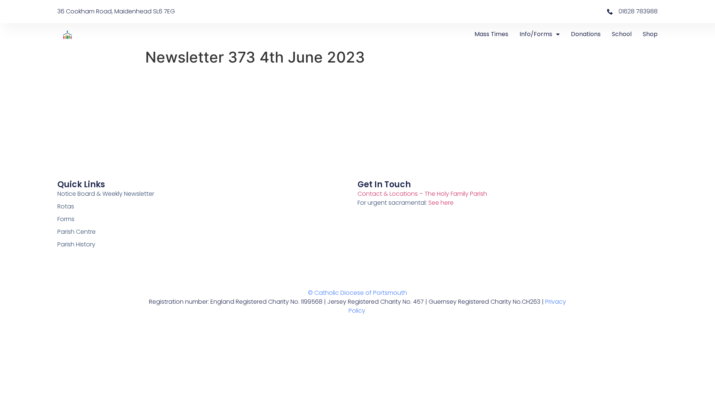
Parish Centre (76, 231)
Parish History (76, 244)
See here (441, 202)
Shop (650, 34)
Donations (586, 34)
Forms (65, 219)
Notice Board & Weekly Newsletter (105, 193)
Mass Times (491, 34)
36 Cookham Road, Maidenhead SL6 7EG (116, 11)
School (622, 34)
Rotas (65, 206)
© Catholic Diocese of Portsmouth (357, 292)
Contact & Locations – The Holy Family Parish (422, 193)
